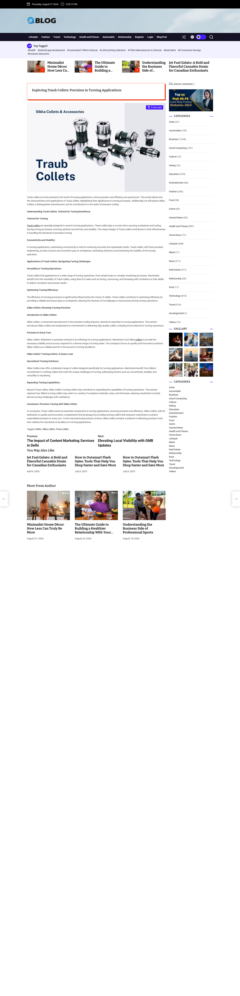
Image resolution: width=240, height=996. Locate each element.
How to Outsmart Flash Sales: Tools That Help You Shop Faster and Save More (95, 461)
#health (32, 50)
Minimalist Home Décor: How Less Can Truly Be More (58, 68)
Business (173, 139)
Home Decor (175, 235)
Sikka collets (48, 429)
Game (172, 209)
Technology (70, 37)
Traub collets (33, 225)
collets (138, 339)
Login (150, 37)
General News (176, 217)
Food (171, 200)
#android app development (51, 50)
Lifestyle (33, 37)
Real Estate (174, 269)
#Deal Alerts (170, 50)
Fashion (45, 37)
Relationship (124, 37)
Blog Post (162, 37)
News (172, 261)
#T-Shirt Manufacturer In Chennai (145, 50)
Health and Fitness (89, 37)
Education (174, 174)
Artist (172, 122)
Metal (172, 252)
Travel (56, 37)
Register (139, 37)
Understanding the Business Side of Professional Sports (138, 528)
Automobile (109, 37)
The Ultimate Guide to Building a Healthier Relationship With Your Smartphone (93, 530)
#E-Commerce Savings (189, 50)
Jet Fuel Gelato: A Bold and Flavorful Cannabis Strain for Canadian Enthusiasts (189, 66)
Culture (172, 156)
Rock (171, 287)
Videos (172, 322)
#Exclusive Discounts (38, 53)
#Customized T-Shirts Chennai (82, 50)
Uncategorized (176, 313)
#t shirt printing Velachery (113, 50)
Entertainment (176, 182)
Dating (172, 165)
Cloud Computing (178, 148)
